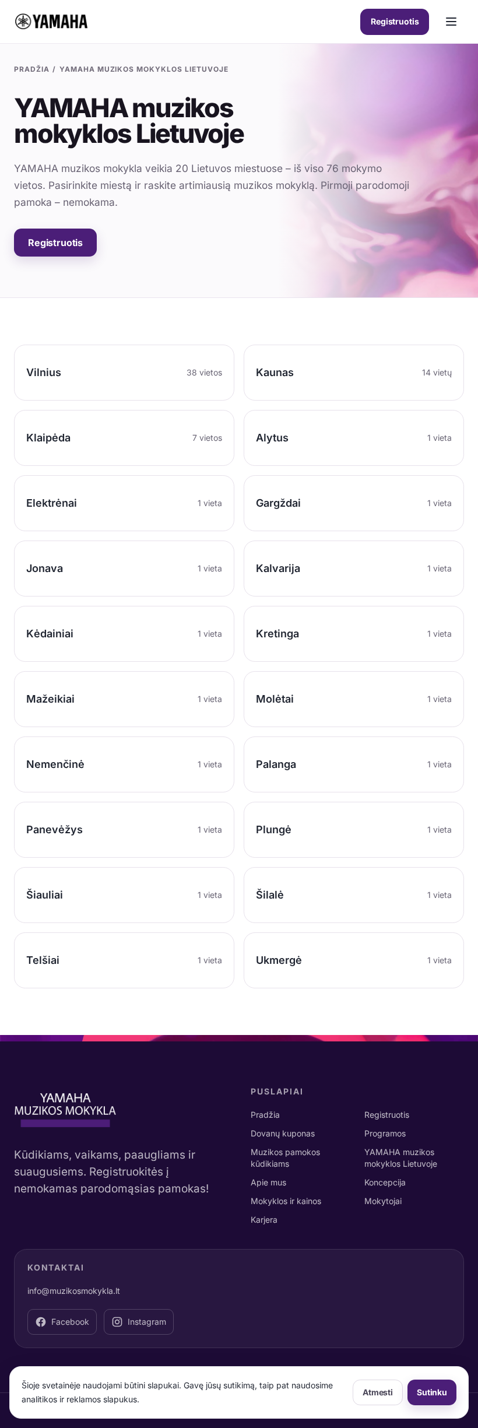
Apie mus (268, 1182)
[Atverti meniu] (451, 21)
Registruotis (395, 21)
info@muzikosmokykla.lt (73, 1291)
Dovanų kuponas (283, 1133)
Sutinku (432, 1392)
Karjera (264, 1219)
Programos (385, 1133)
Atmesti (378, 1392)
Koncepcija (385, 1182)
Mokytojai (383, 1201)
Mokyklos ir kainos (286, 1201)
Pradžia (32, 69)
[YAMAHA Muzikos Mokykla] (51, 21)
